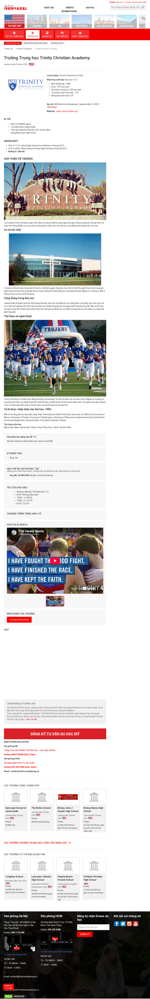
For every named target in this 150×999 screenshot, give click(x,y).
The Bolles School (41, 808)
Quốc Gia (49, 7)
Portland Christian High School (93, 878)
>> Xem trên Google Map (15, 954)
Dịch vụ (90, 7)
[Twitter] (123, 926)
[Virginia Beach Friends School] (68, 866)
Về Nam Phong (69, 11)
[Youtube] (136, 926)
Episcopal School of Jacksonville (15, 809)
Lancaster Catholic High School (41, 878)
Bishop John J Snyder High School (68, 809)
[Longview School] (16, 866)
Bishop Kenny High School (93, 809)
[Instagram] (129, 926)
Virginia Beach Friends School (65, 878)
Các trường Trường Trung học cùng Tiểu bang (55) (35, 842)
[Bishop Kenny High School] (94, 797)
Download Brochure (19, 619)
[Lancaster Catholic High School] (42, 866)
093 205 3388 (140, 2)
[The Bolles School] (42, 797)
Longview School (14, 876)
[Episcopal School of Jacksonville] (16, 797)
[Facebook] (117, 926)
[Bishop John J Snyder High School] (68, 797)
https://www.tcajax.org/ (67, 111)
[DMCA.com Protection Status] (15, 998)
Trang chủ (8, 49)
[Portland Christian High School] (94, 866)
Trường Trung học (24, 49)
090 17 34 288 (125, 2)
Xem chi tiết (31, 719)
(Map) (54, 107)
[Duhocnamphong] (15, 7)
